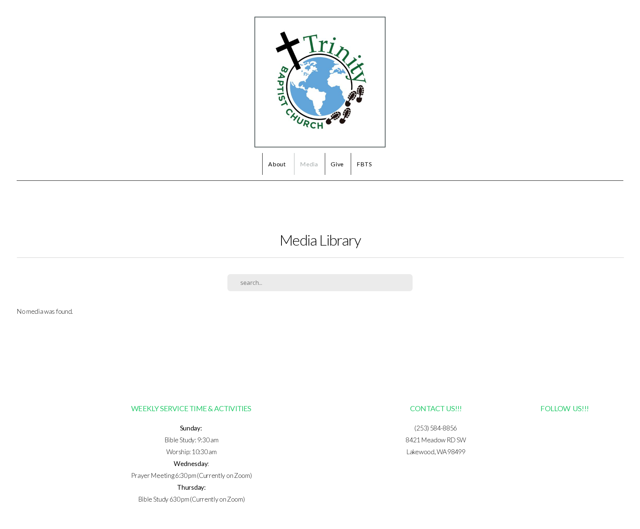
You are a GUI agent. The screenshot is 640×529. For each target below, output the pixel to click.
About (277, 163)
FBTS (364, 163)
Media (309, 163)
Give (337, 163)
